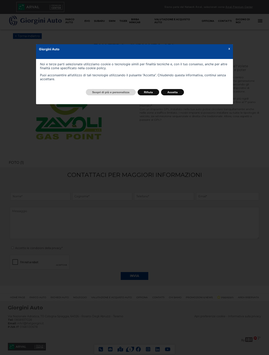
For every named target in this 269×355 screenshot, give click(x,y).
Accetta (172, 92)
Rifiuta (148, 92)
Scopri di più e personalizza (110, 92)
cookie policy (96, 68)
